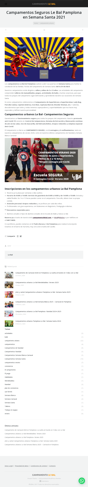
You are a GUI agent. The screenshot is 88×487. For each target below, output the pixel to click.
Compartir (11, 236)
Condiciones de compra (39, 466)
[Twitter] (20, 236)
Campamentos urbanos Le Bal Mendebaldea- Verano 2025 (37, 282)
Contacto (52, 466)
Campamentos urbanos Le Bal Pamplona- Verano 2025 (24, 437)
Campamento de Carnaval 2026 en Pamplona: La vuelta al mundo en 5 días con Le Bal (46, 273)
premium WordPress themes (51, 478)
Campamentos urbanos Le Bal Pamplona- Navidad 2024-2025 (38, 311)
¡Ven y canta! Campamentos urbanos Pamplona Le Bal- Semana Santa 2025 (43, 292)
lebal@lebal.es (59, 217)
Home (36, 23)
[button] (82, 481)
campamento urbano (47, 23)
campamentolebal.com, (42, 217)
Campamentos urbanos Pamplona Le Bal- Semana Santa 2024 (38, 321)
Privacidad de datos (21, 466)
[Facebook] (17, 236)
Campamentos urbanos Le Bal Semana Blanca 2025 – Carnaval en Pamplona (43, 302)
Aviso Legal (9, 466)
